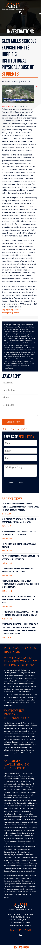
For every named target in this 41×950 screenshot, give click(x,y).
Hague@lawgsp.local (10, 309)
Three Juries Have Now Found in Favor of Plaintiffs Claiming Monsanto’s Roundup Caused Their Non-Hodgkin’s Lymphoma (20, 506)
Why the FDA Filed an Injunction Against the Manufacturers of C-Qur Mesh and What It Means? (19, 599)
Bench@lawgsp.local (10, 312)
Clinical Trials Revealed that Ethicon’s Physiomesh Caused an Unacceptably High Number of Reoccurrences (20, 584)
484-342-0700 (20, 946)
